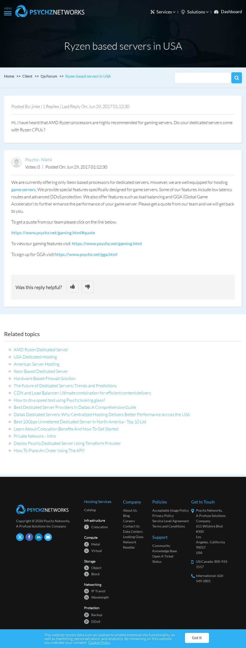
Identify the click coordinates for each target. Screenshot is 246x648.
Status (156, 561)
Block (93, 573)
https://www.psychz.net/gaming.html (107, 243)
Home (9, 76)
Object (93, 567)
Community (161, 546)
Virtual (94, 550)
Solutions (196, 11)
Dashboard (231, 11)
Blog (126, 516)
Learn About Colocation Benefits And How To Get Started (66, 428)
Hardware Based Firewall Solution (45, 378)
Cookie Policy (99, 642)
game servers (23, 189)
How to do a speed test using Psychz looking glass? (59, 400)
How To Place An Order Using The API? (49, 450)
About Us (130, 510)
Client (27, 76)
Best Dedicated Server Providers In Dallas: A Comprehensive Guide (75, 407)
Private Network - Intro (35, 436)
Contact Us (131, 526)
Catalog (90, 510)
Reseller (129, 547)
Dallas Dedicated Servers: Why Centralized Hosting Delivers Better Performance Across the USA (102, 414)
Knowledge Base (164, 551)
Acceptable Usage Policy (170, 510)
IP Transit (95, 590)
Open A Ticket (162, 556)
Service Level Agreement (170, 521)
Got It (197, 637)
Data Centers (133, 531)
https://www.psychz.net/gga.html (86, 254)
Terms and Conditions (168, 526)
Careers (129, 521)
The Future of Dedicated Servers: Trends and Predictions (65, 385)
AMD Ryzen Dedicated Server (41, 349)
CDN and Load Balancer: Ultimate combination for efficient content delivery (82, 392)
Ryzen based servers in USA (88, 76)
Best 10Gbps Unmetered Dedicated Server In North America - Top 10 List (80, 421)
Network (129, 542)
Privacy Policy (163, 516)
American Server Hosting (36, 364)
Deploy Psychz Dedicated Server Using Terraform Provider (67, 443)
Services (164, 11)
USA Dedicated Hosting (35, 356)
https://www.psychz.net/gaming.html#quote (53, 232)
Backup (94, 614)
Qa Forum (49, 76)
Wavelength (97, 597)
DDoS (93, 621)
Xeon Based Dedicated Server (41, 371)
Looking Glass (133, 537)
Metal (93, 544)
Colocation (97, 526)
